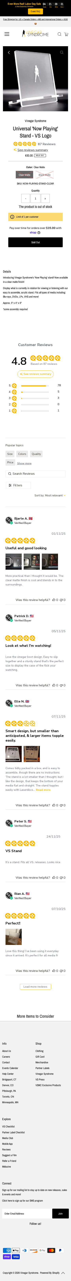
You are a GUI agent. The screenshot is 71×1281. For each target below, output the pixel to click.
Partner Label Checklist (13, 1132)
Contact (6, 1062)
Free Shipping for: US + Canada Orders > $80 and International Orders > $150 (35, 19)
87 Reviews (47, 144)
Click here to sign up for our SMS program (22, 1200)
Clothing (39, 1051)
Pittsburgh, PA (9, 1091)
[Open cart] (66, 34)
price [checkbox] (10, 462)
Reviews (6, 1149)
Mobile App (7, 1144)
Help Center (8, 1073)
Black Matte (44, 175)
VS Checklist (8, 1126)
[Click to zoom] (61, 52)
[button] (14, 562)
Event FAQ (35, 11)
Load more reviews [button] (35, 987)
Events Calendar (10, 1068)
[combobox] (50, 495)
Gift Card (40, 1056)
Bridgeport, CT (9, 1079)
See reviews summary (33, 150)
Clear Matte (24, 175)
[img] (14, 143)
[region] (35, 386)
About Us (6, 1051)
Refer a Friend (9, 1161)
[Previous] (9, 52)
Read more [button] (43, 790)
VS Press (40, 1079)
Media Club (7, 1138)
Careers (6, 1056)
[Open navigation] (9, 34)
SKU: (19, 183)
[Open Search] (60, 34)
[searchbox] (36, 473)
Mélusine (6, 1166)
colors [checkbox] (22, 454)
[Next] (19, 52)
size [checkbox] (10, 454)
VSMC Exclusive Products (48, 1085)
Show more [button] (24, 463)
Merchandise (42, 1062)
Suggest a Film (9, 1155)
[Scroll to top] (63, 1273)
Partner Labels (43, 1068)
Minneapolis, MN (10, 1102)
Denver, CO (8, 1085)
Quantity (35, 190)
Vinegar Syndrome (44, 1073)
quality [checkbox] (36, 454)
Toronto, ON (8, 1096)
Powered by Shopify (50, 1273)
